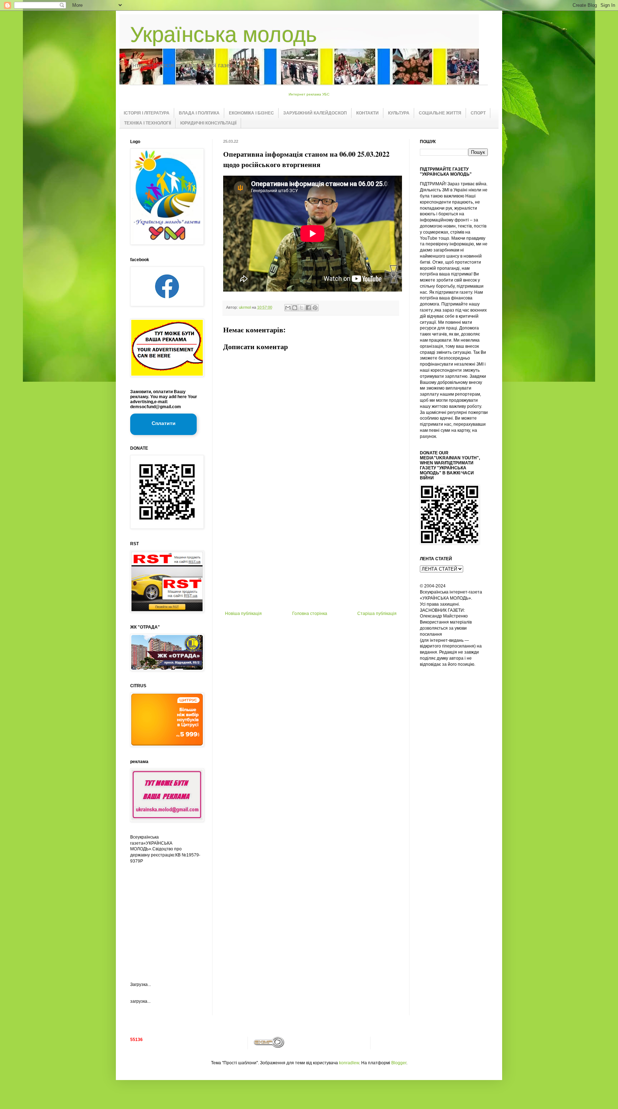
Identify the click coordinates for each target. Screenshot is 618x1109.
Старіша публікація (377, 613)
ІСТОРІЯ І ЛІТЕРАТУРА (147, 113)
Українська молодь (223, 35)
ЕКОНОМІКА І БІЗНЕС (251, 113)
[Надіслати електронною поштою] (287, 307)
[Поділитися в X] (301, 307)
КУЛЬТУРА (398, 113)
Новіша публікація (243, 613)
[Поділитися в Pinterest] (315, 307)
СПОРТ (478, 113)
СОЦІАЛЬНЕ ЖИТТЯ (440, 113)
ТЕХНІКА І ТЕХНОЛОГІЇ (147, 123)
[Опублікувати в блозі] (294, 307)
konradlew (349, 1062)
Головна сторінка (309, 613)
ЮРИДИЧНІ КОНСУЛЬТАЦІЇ (208, 123)
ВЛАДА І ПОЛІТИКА (199, 113)
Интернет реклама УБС (309, 94)
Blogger (398, 1062)
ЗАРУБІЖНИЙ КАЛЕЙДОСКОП (315, 113)
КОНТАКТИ (367, 113)
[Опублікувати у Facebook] (308, 307)
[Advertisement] (310, 557)
